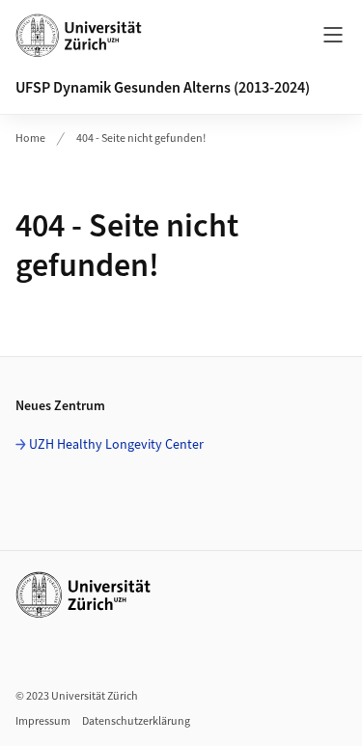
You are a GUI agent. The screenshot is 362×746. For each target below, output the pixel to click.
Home (30, 138)
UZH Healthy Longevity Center (116, 445)
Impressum (42, 721)
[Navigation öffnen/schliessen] (333, 35)
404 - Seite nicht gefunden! (141, 138)
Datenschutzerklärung (136, 721)
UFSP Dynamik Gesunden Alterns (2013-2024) (162, 87)
